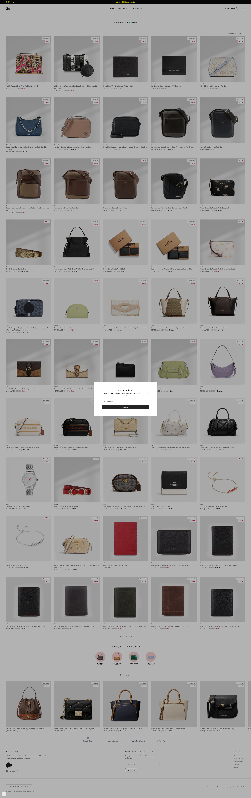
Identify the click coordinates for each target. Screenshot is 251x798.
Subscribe (125, 407)
